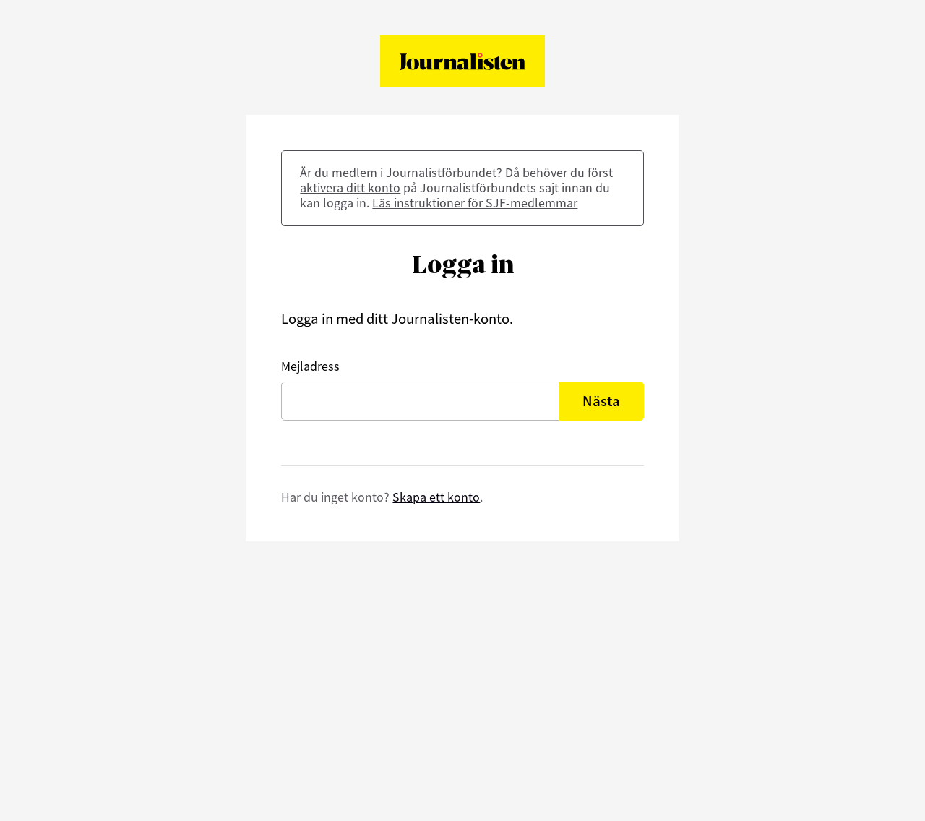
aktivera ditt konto (350, 187)
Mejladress (310, 366)
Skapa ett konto (436, 497)
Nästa (601, 401)
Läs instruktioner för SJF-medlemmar (474, 202)
